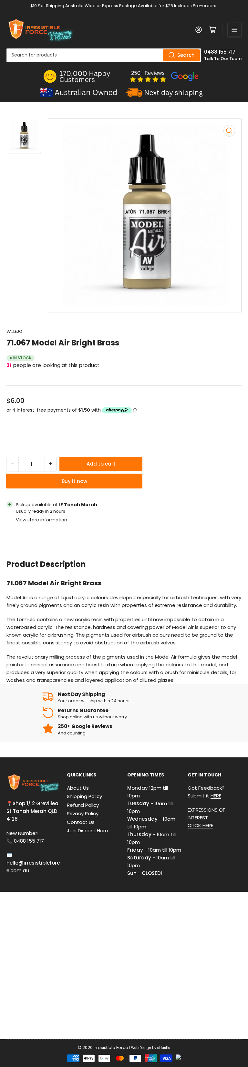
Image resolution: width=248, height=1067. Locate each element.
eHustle (163, 1047)
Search (186, 55)
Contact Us (81, 822)
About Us (78, 788)
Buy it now (74, 481)
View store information (41, 520)
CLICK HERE (200, 825)
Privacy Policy (82, 813)
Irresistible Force (111, 1047)
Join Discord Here (87, 830)
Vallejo (14, 331)
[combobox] (103, 55)
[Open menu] (234, 30)
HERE (216, 795)
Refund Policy (83, 805)
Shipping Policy (84, 796)
